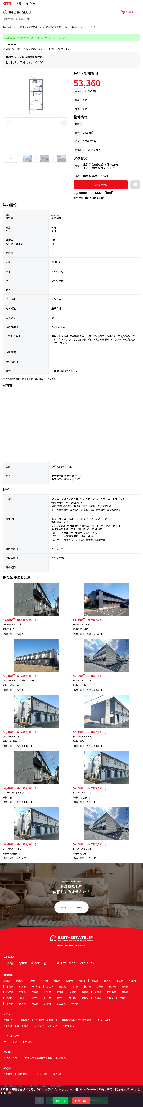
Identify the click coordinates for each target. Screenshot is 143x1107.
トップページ (9, 27)
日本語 (8, 963)
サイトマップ (10, 1041)
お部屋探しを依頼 (44, 1020)
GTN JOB (57, 1074)
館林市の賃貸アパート (56, 27)
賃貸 (18, 3)
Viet (72, 963)
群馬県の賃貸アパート (30, 27)
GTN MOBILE (24, 1074)
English (21, 963)
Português (86, 963)
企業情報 (8, 1074)
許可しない (81, 1100)
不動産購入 (68, 1025)
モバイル (30, 3)
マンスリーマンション (45, 1025)
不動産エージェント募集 (15, 1025)
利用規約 (27, 1041)
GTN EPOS (42, 1074)
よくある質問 (103, 1020)
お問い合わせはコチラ (71, 907)
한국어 (48, 963)
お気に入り (9, 1020)
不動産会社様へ (11, 1058)
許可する (60, 1100)
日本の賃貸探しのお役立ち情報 (75, 1020)
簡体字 (35, 963)
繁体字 (61, 963)
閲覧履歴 (25, 1020)
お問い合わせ (100, 184)
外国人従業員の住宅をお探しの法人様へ (45, 1058)
